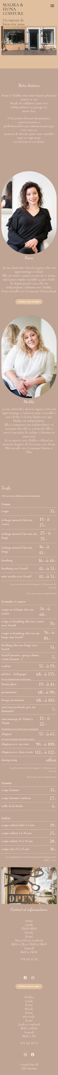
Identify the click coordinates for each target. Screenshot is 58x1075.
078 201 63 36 (29, 959)
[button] (52, 6)
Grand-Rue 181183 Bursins (29, 1066)
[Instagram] (32, 977)
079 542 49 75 (29, 1043)
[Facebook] (25, 977)
